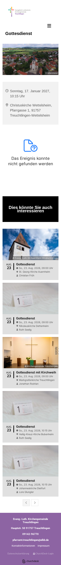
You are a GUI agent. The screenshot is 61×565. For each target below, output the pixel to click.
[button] (30, 25)
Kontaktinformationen (23, 545)
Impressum (43, 545)
